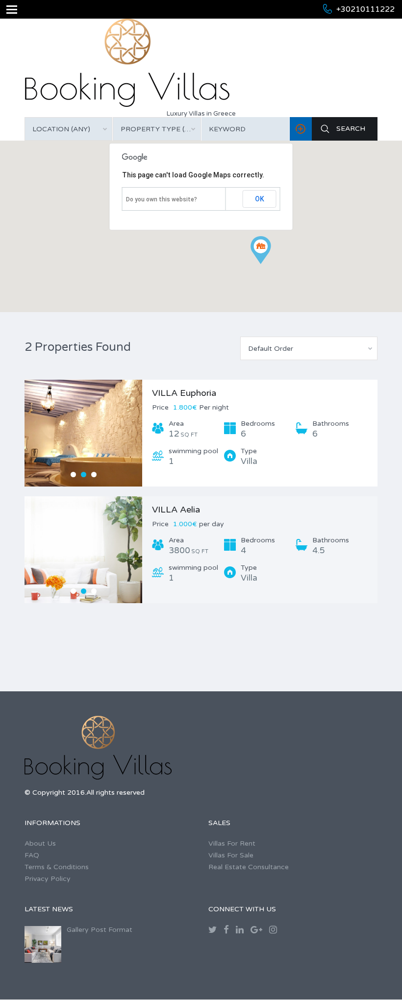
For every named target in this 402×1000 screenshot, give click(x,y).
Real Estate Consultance (248, 867)
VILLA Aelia (176, 509)
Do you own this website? (161, 199)
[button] (271, 263)
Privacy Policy (48, 879)
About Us (40, 843)
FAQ (32, 855)
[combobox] (68, 129)
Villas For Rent (231, 843)
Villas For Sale (230, 855)
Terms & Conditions (57, 867)
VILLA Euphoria (184, 393)
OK (259, 199)
